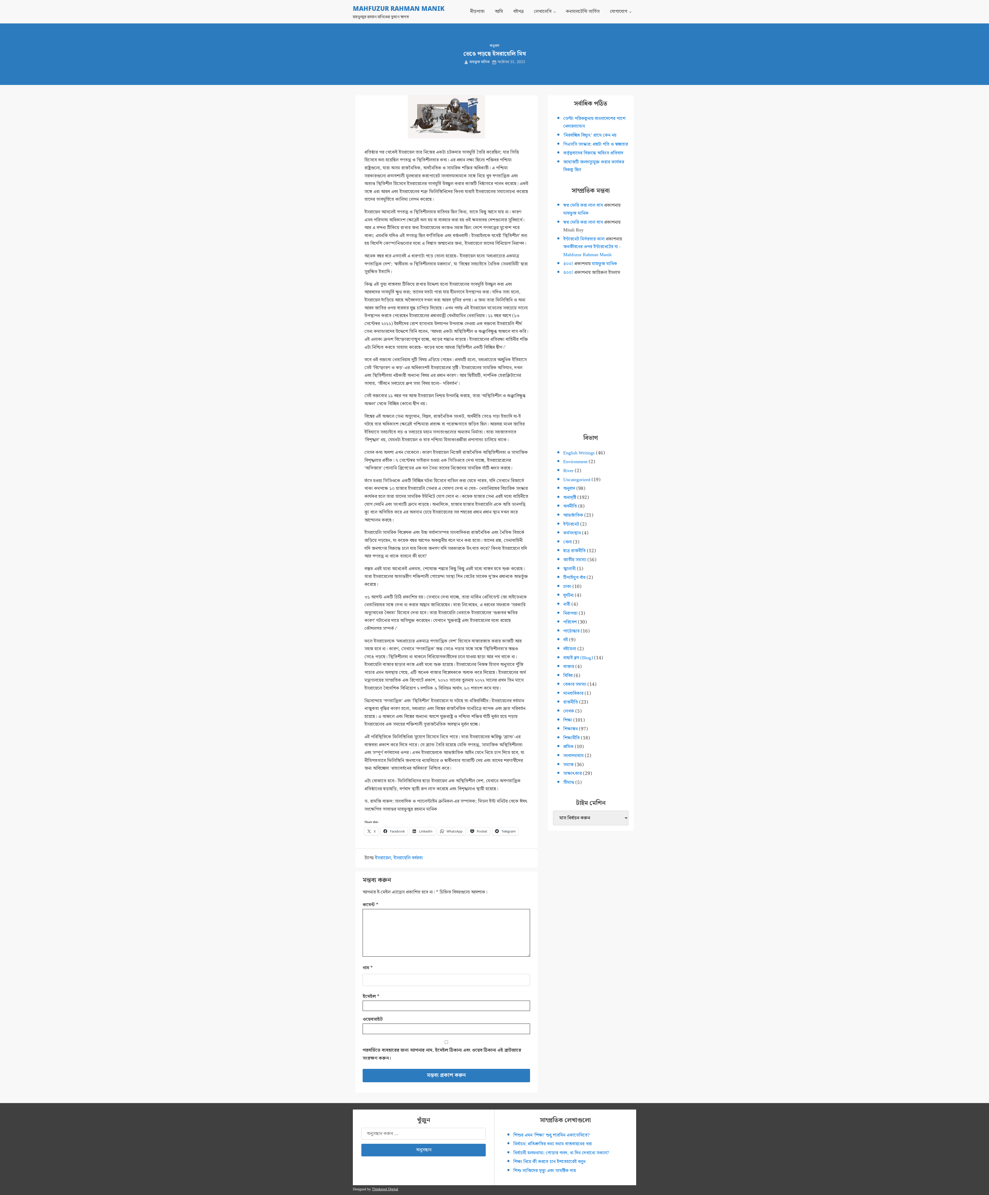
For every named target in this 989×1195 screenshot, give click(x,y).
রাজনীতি (570, 702)
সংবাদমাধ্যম (573, 755)
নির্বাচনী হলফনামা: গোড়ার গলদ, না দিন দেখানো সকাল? (561, 1153)
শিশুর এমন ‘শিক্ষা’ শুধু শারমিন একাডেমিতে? (551, 1135)
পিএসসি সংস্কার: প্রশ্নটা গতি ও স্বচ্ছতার (595, 144)
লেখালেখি (542, 11)
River (568, 470)
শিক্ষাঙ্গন (570, 729)
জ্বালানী (569, 569)
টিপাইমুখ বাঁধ (574, 577)
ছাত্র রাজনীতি (574, 551)
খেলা (567, 542)
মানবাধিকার (573, 693)
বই (565, 640)
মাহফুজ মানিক (480, 62)
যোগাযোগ (618, 11)
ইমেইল (371, 996)
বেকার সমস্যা (574, 684)
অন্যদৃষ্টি (569, 497)
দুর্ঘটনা (568, 595)
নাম (368, 968)
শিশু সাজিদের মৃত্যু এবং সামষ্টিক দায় (544, 1170)
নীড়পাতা (477, 11)
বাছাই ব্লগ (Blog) (578, 658)
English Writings (579, 453)
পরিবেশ (570, 622)
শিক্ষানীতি (571, 738)
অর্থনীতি (570, 506)
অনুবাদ (494, 46)
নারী (566, 604)
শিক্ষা (567, 720)
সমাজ (568, 764)
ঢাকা (567, 586)
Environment (575, 461)
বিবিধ (568, 675)
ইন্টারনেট (571, 524)
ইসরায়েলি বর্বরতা (408, 858)
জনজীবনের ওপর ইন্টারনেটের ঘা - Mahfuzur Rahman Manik (592, 250)
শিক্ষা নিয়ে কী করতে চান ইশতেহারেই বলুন (549, 1161)
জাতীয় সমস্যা (574, 560)
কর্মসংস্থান (572, 533)
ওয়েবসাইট (373, 1019)
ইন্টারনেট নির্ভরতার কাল (583, 239)
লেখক (568, 711)
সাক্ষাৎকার (572, 773)
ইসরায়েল (383, 858)
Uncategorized (576, 479)
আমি (499, 11)
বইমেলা (569, 649)
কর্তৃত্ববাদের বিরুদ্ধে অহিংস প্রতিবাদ (593, 153)
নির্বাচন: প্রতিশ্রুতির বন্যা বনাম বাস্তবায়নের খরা (552, 1144)
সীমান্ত (568, 782)
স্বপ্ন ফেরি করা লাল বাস (583, 205)
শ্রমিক (568, 746)
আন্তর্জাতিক (573, 515)
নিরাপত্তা (570, 613)
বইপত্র (518, 11)
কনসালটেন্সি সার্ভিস (583, 11)
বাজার (568, 666)
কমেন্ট (370, 904)
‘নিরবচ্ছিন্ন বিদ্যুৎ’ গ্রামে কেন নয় (589, 135)
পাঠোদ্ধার (571, 631)
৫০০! (568, 263)
